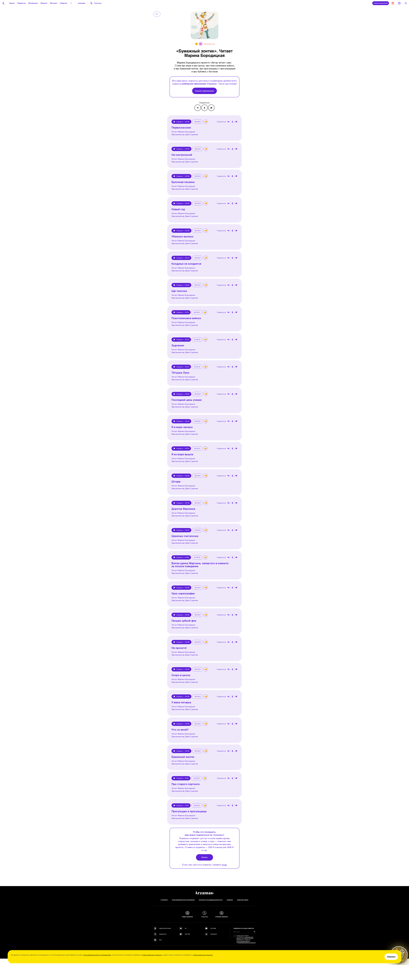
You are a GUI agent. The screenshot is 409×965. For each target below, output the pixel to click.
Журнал (43, 3)
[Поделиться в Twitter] (211, 108)
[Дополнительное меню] (71, 3)
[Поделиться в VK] (198, 108)
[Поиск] (406, 3)
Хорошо (391, 957)
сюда (224, 865)
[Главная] (204, 892)
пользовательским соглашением (97, 955)
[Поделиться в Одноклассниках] (204, 108)
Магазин (53, 3)
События (63, 3)
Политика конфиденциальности (211, 900)
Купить (205, 857)
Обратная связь (242, 900)
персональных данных (152, 955)
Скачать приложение (204, 91)
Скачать (381, 3)
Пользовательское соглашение (183, 900)
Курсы (12, 3)
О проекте (164, 900)
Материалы (33, 3)
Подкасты (21, 3)
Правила (230, 900)
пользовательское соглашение (247, 942)
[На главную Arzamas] (3, 3)
